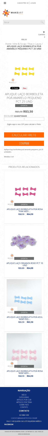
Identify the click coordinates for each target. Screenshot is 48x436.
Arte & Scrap (19, 43)
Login (33, 3)
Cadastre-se (23, 3)
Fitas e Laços (34, 43)
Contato (24, 407)
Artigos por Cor (24, 400)
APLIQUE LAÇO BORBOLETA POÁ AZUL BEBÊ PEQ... (25, 318)
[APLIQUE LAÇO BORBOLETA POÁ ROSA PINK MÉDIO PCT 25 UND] (24, 189)
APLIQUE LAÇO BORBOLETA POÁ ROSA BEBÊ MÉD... (25, 372)
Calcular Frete (24, 135)
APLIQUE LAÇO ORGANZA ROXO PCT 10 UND (25, 264)
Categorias (24, 397)
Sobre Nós (24, 405)
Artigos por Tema (24, 402)
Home (8, 43)
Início (24, 395)
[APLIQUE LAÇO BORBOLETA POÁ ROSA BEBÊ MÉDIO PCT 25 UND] (24, 351)
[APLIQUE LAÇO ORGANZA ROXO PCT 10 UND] (24, 243)
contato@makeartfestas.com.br (24, 418)
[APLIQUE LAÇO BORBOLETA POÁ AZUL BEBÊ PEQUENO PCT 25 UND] (24, 297)
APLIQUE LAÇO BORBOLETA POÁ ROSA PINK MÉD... (25, 210)
